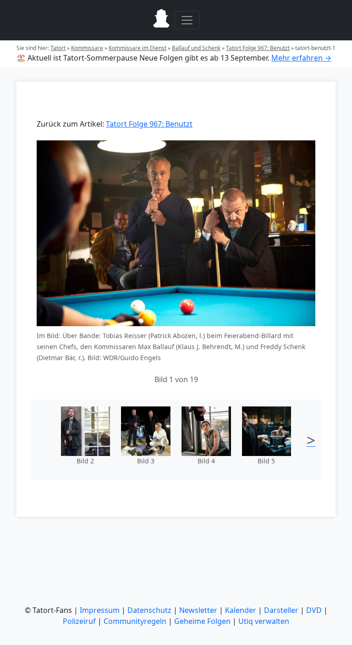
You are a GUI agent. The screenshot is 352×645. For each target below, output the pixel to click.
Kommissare (87, 48)
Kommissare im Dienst (137, 48)
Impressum (100, 610)
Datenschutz (149, 610)
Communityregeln (135, 621)
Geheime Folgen (202, 621)
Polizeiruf (79, 621)
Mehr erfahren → (301, 58)
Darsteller (281, 610)
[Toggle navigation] (187, 20)
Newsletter (198, 610)
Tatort (58, 48)
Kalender (240, 610)
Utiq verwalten (263, 621)
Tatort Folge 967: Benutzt (258, 48)
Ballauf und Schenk (196, 48)
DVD (314, 610)
